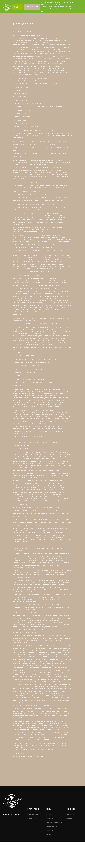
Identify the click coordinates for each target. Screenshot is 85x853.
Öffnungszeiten (31, 7)
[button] (17, 7)
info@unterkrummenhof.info (14, 815)
